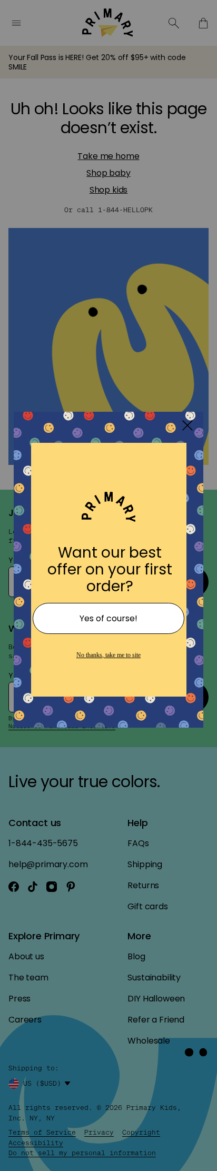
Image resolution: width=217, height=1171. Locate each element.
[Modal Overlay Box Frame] (108, 585)
